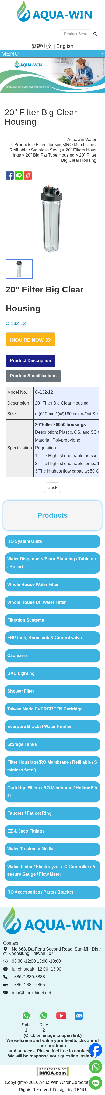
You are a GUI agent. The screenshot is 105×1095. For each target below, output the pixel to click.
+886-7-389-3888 (28, 977)
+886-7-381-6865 (28, 984)
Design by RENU (69, 1089)
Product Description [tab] (30, 360)
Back (52, 487)
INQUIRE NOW (27, 340)
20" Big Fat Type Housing (50, 155)
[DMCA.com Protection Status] (52, 1075)
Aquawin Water (81, 139)
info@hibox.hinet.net (31, 992)
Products (22, 144)
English (65, 46)
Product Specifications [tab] (33, 375)
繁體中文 (42, 46)
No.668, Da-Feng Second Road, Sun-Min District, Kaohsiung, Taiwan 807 (52, 951)
